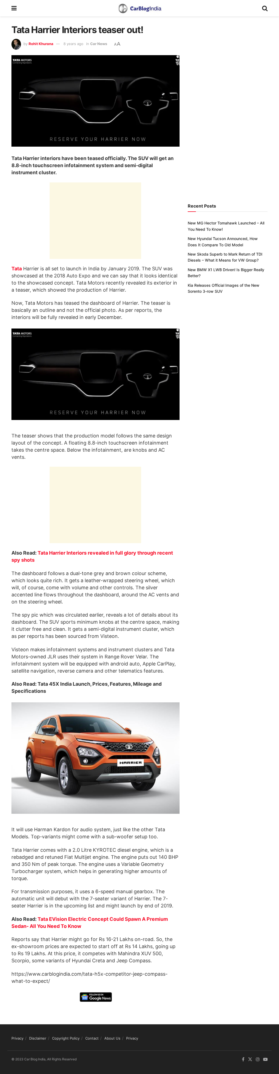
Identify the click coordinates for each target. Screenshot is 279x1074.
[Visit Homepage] (139, 8)
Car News (98, 44)
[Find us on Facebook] (243, 1060)
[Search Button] (265, 8)
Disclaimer (37, 1038)
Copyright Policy (66, 1038)
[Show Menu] (14, 8)
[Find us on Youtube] (265, 1060)
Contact (92, 1038)
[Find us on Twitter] (250, 1060)
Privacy (17, 1038)
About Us (112, 1038)
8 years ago (73, 44)
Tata (16, 268)
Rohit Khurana (41, 44)
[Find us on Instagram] (258, 1060)
